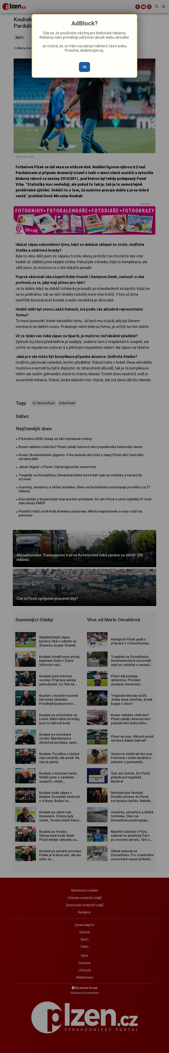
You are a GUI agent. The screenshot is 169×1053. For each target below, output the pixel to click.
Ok (85, 67)
